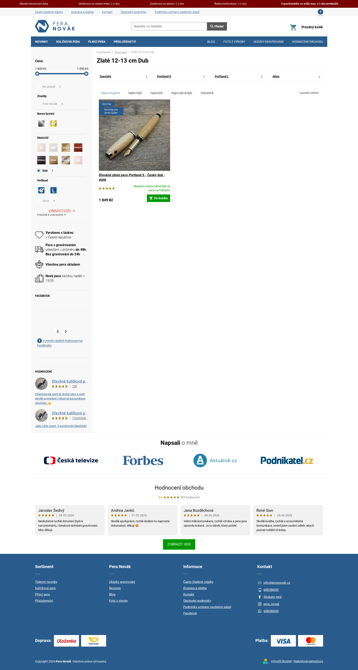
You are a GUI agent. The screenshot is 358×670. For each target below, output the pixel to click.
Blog (112, 594)
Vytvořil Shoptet (281, 661)
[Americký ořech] (53, 147)
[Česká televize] (71, 460)
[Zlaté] (53, 123)
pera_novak (271, 604)
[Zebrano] (66, 160)
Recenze (115, 588)
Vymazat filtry (59, 210)
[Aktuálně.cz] (215, 460)
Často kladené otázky (49, 12)
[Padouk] (78, 147)
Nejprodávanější (181, 93)
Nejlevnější (135, 93)
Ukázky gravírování (122, 582)
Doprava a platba (82, 12)
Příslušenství (44, 601)
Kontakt (107, 12)
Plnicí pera (42, 594)
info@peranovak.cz (277, 583)
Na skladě (51, 86)
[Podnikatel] (287, 460)
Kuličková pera (45, 588)
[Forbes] (143, 460)
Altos (48, 200)
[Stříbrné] (41, 123)
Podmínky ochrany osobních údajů (177, 12)
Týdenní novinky (46, 582)
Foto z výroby (118, 601)
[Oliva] (66, 147)
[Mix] (78, 160)
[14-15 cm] (53, 190)
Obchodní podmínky (134, 12)
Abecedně (207, 93)
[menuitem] (41, 41)
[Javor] (41, 147)
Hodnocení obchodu (179, 488)
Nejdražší (156, 93)
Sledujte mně (273, 597)
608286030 (271, 590)
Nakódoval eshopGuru (308, 661)
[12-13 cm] (41, 190)
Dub (47, 170)
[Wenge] (41, 160)
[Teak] (53, 160)
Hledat (219, 26)
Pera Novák (52, 103)
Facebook (190, 613)
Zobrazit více (179, 544)
